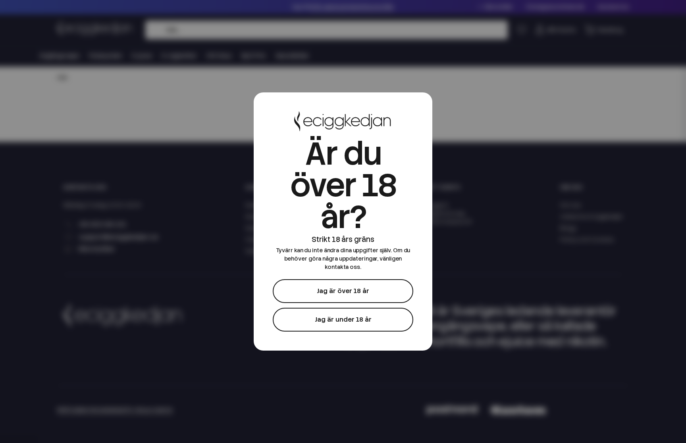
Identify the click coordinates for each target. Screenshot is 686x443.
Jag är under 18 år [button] (343, 319)
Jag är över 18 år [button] (343, 291)
